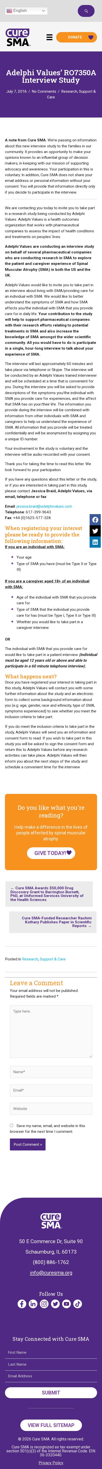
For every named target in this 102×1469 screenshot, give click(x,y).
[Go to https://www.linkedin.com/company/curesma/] (33, 1304)
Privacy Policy (51, 1463)
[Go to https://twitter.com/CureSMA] (55, 1304)
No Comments (44, 91)
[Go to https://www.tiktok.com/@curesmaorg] (77, 1304)
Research (69, 91)
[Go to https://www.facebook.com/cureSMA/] (22, 1304)
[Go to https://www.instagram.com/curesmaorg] (44, 1304)
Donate (75, 37)
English (19, 10)
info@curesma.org (51, 1273)
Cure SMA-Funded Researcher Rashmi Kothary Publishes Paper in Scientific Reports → (57, 922)
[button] (86, 11)
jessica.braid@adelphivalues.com (44, 506)
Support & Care (53, 959)
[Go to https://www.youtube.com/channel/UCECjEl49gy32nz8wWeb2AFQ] (66, 1304)
